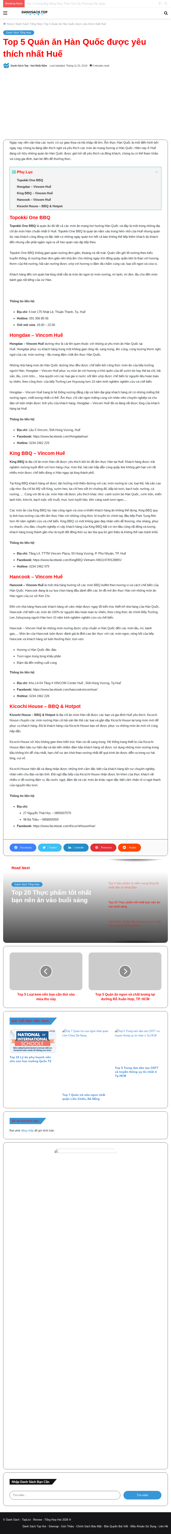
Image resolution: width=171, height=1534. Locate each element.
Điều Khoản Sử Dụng (143, 1526)
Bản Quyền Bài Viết (116, 1526)
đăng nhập (27, 1130)
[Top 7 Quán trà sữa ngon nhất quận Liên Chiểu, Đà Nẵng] (85, 1060)
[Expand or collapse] (156, 172)
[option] (85, 901)
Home (10, 24)
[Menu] (5, 14)
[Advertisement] (85, 104)
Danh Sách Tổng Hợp (29, 24)
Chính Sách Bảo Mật (89, 1526)
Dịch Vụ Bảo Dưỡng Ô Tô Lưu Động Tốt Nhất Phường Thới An (65, 3)
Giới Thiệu (67, 1526)
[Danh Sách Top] (33, 13)
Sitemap (54, 1526)
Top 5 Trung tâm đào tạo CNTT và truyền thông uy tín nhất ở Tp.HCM (136, 1071)
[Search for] (166, 14)
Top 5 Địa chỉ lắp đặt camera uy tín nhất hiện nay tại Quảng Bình (55, 896)
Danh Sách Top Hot (34, 1526)
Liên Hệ (163, 1526)
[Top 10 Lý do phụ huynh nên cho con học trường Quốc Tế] (33, 1041)
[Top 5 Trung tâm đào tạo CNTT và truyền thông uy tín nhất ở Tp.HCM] (138, 1046)
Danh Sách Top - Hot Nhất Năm (29, 65)
